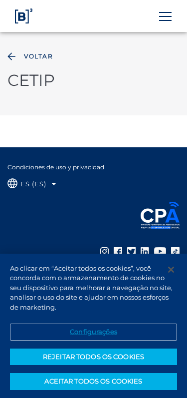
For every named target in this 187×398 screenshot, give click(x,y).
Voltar (38, 56)
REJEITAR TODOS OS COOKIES (93, 357)
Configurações (93, 332)
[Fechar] (171, 270)
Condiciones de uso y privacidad (55, 167)
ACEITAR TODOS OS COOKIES (93, 381)
